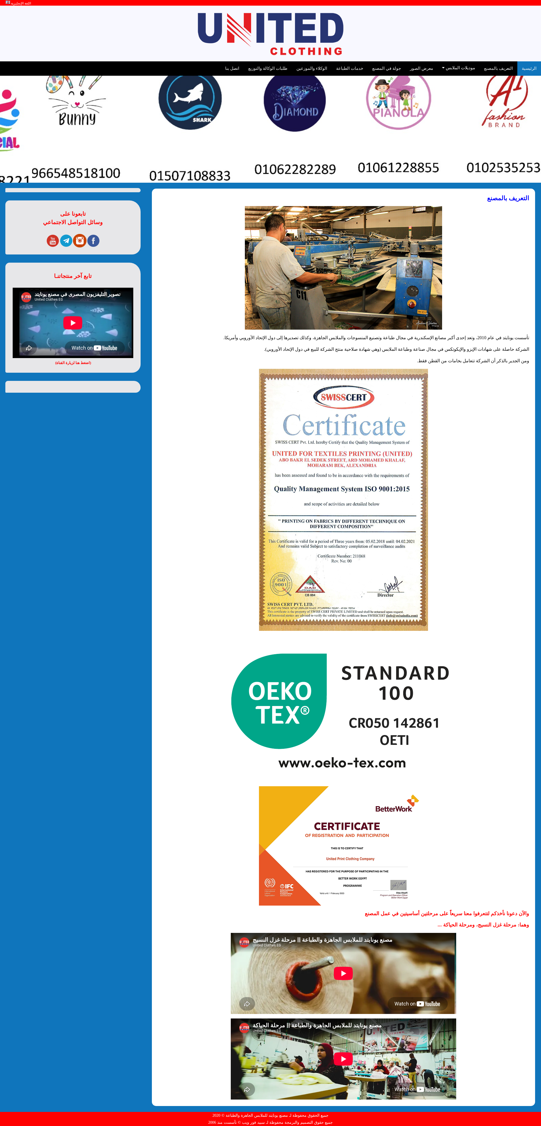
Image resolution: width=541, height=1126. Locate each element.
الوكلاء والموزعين (311, 68)
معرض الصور (421, 68)
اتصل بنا (232, 68)
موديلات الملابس (460, 68)
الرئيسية (529, 68)
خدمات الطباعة (349, 68)
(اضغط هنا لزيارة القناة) (73, 363)
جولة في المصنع (386, 68)
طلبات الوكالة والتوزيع (267, 68)
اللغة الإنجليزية (20, 3)
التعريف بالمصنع (498, 68)
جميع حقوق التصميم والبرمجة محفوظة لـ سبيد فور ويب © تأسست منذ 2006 (270, 1122)
